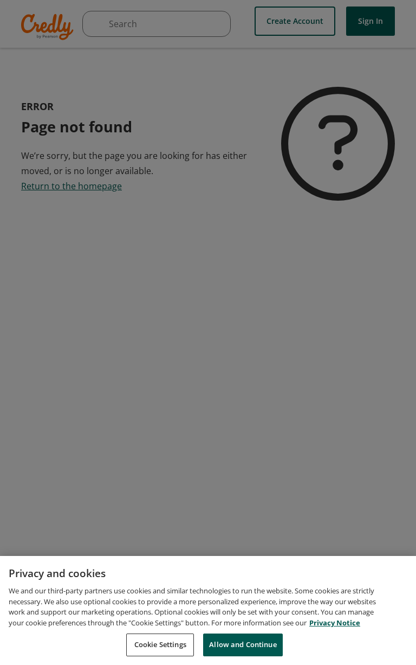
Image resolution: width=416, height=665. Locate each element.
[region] (208, 610)
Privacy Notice (334, 623)
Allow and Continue (242, 644)
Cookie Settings (160, 644)
